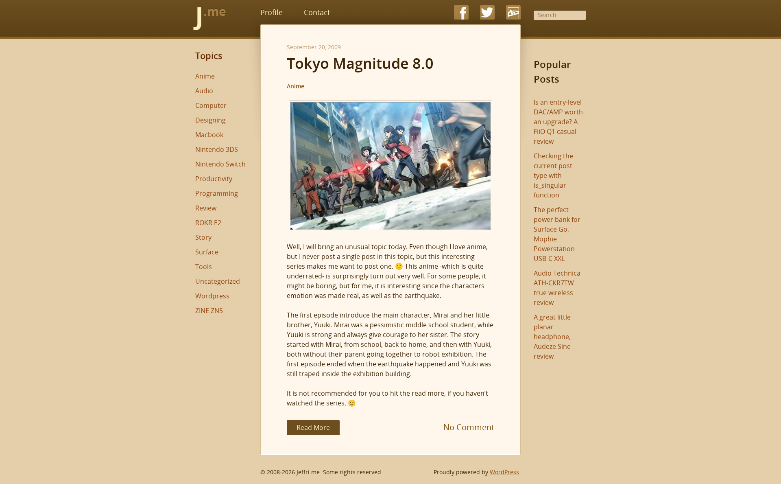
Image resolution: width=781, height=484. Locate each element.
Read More (313, 427)
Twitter (487, 12)
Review (205, 208)
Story (203, 237)
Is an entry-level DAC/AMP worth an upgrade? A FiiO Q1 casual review (558, 122)
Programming (216, 193)
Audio (204, 90)
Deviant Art (513, 12)
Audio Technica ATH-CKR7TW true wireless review (557, 288)
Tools (203, 266)
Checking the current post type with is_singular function (553, 175)
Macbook (209, 134)
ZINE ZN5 (209, 310)
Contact (317, 12)
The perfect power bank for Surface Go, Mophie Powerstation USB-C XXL (557, 234)
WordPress (504, 472)
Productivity (213, 178)
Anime (295, 86)
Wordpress (212, 295)
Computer (211, 105)
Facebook (461, 12)
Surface (206, 251)
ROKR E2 (208, 222)
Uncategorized (217, 281)
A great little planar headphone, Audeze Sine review (552, 337)
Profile (271, 12)
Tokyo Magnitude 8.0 (360, 63)
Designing (210, 120)
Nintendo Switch (220, 164)
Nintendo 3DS (216, 149)
